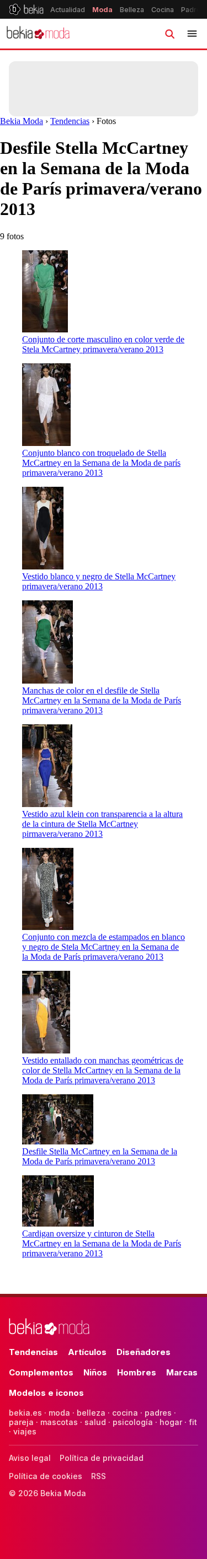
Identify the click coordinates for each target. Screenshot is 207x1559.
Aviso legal (30, 1458)
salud (95, 1422)
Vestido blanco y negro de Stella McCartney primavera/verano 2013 (99, 581)
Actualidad (67, 10)
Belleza (132, 10)
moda (59, 1412)
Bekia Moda (21, 121)
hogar (171, 1422)
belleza (91, 1412)
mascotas (59, 1422)
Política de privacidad (102, 1458)
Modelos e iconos (46, 1393)
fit (193, 1422)
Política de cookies (45, 1476)
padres (158, 1412)
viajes (24, 1431)
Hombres (136, 1372)
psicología (133, 1422)
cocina (125, 1412)
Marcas (182, 1372)
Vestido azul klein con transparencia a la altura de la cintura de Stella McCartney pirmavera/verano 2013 (102, 823)
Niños (95, 1372)
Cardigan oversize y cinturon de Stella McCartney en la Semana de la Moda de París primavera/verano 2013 (101, 1243)
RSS (98, 1476)
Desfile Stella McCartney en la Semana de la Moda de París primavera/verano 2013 (99, 1156)
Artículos (87, 1352)
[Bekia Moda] (38, 33)
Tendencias (69, 121)
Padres (193, 10)
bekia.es (25, 1412)
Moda (102, 10)
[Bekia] (26, 9)
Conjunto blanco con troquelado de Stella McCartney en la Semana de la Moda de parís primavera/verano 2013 (101, 462)
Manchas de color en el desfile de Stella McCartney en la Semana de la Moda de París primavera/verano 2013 (101, 700)
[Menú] (192, 33)
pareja (21, 1422)
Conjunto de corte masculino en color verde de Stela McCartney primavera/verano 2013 (103, 344)
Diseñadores (143, 1352)
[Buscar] (169, 33)
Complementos (41, 1372)
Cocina (162, 10)
